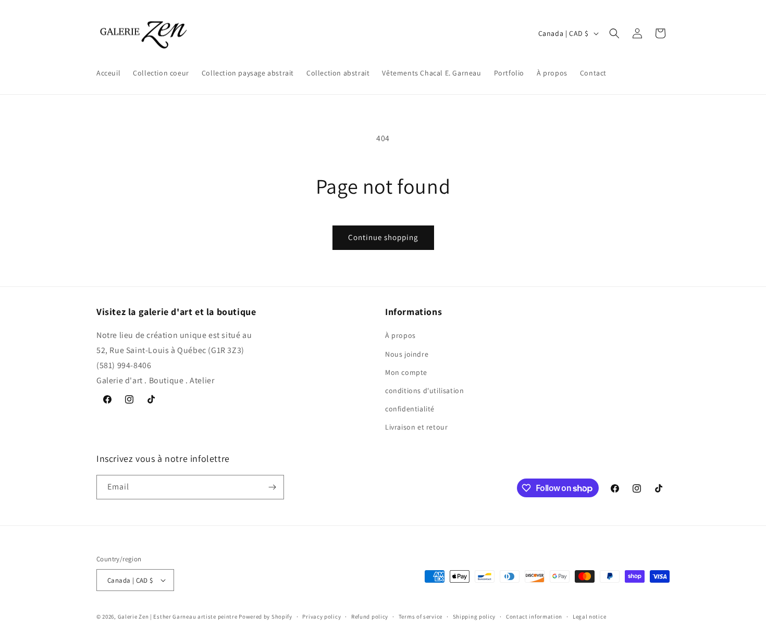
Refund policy (369, 616)
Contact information (534, 616)
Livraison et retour (416, 427)
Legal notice (589, 616)
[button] (614, 33)
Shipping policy (474, 616)
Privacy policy (321, 616)
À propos (400, 335)
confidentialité (410, 408)
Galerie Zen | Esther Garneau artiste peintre (178, 616)
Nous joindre (406, 354)
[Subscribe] (272, 487)
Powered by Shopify (265, 616)
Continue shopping (383, 237)
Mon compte (406, 372)
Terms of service (420, 616)
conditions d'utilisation (424, 390)
